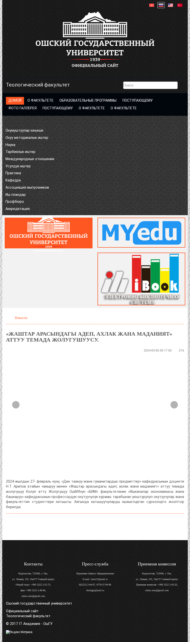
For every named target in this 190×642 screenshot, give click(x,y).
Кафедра (13, 180)
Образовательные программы (88, 100)
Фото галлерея (22, 108)
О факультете (40, 100)
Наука (10, 145)
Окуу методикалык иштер (26, 138)
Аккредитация (17, 209)
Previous (16, 405)
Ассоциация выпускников (27, 187)
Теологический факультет (38, 85)
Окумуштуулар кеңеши (24, 130)
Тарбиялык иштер (20, 152)
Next (174, 405)
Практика (13, 173)
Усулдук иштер (18, 166)
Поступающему (137, 100)
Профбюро (14, 202)
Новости (21, 318)
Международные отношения (29, 159)
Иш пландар (15, 195)
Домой (15, 100)
